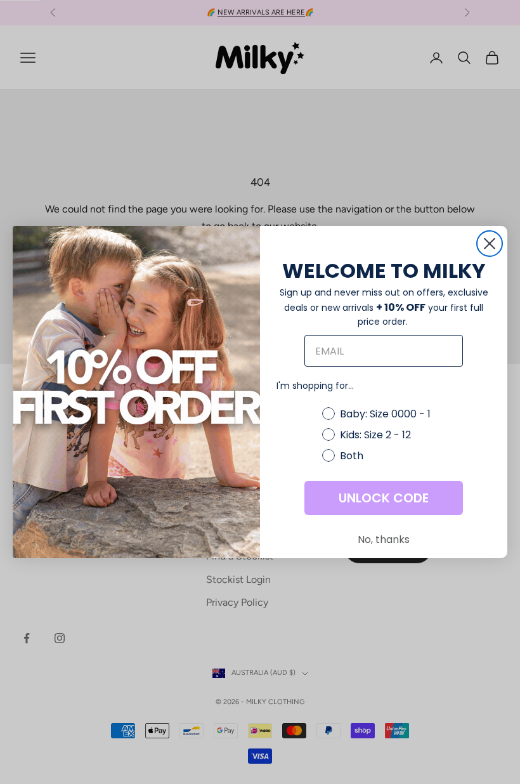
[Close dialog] (489, 243)
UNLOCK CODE (384, 498)
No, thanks (384, 539)
